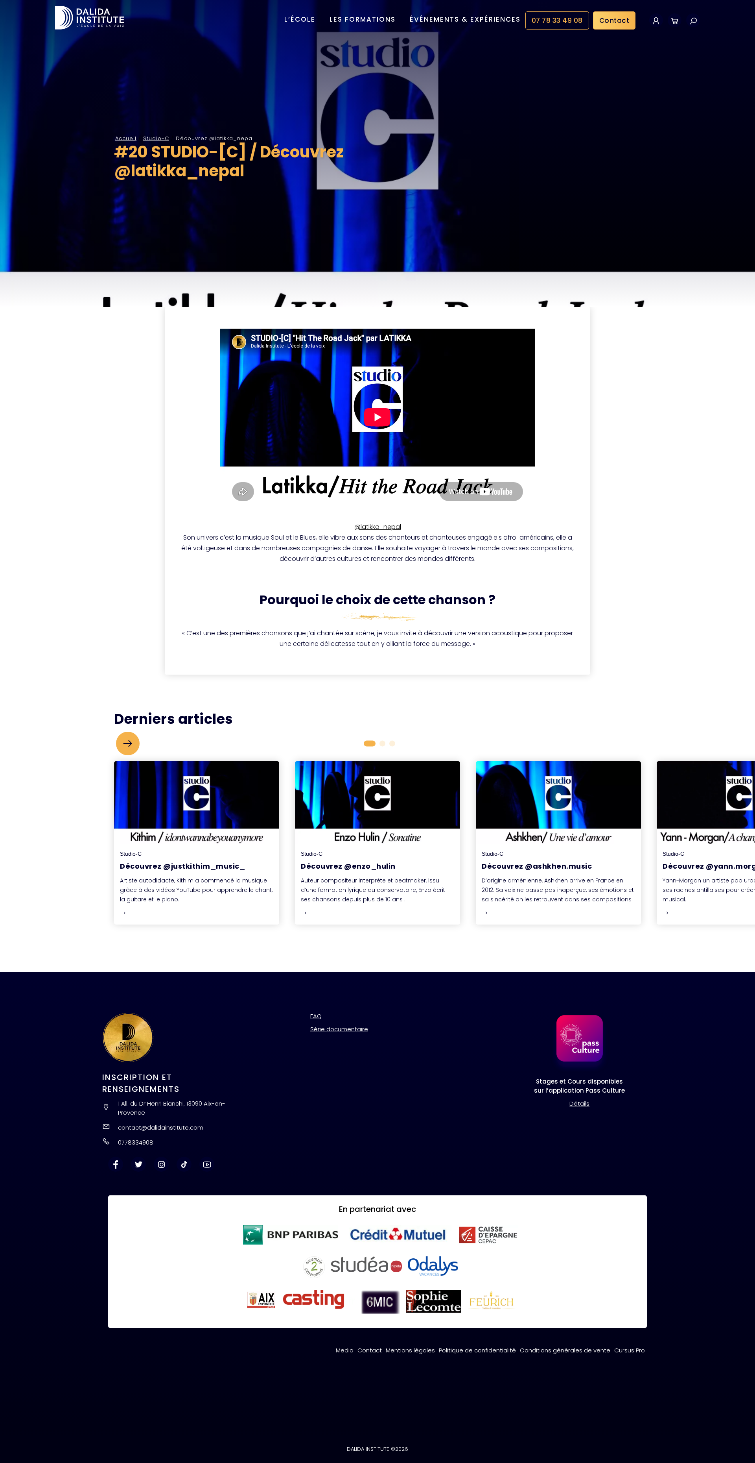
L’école (299, 19)
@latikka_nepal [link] (377, 526)
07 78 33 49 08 (557, 20)
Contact (614, 20)
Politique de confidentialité (477, 1350)
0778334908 (135, 1142)
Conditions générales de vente (565, 1350)
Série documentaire (339, 1029)
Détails (579, 1103)
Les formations (363, 19)
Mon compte (656, 20)
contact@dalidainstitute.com (160, 1127)
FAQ (316, 1016)
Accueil (125, 138)
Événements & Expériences (465, 19)
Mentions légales (410, 1350)
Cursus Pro (629, 1350)
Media (345, 1350)
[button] (128, 743)
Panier (674, 20)
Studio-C (156, 138)
